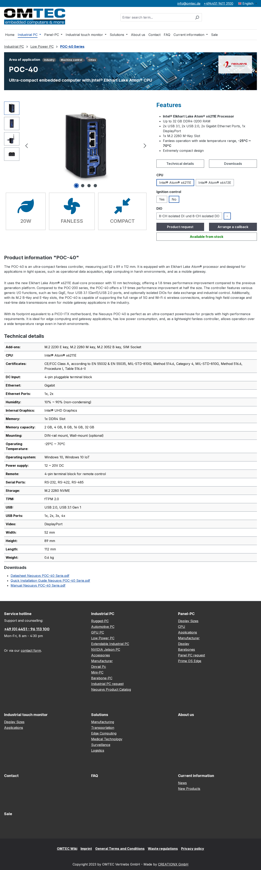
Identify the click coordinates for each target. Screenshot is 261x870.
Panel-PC (186, 614)
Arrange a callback (233, 227)
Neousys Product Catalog (111, 689)
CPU (181, 627)
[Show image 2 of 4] (82, 185)
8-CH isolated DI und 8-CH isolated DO (189, 216)
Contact (11, 776)
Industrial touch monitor (26, 715)
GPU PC (97, 632)
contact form (31, 650)
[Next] (145, 145)
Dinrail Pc (98, 667)
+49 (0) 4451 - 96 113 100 (27, 629)
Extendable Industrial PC (110, 644)
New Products (189, 789)
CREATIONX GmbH (173, 864)
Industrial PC (102, 614)
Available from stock (206, 237)
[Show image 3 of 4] (89, 185)
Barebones (186, 649)
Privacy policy (192, 849)
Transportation (102, 728)
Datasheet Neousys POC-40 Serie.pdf (40, 576)
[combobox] (156, 17)
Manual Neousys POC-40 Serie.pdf (38, 585)
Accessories (100, 655)
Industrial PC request (107, 684)
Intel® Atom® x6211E (175, 183)
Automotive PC (102, 627)
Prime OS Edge (189, 661)
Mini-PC (97, 672)
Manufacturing (102, 722)
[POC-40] (86, 145)
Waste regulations (163, 849)
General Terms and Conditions (120, 849)
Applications (187, 632)
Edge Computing (103, 733)
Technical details (180, 164)
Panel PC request (191, 655)
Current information (196, 776)
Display (183, 644)
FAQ (94, 776)
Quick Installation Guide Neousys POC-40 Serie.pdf (50, 581)
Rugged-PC (100, 621)
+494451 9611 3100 (218, 3)
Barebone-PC (101, 678)
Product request (180, 227)
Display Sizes (188, 621)
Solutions (99, 715)
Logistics (97, 750)
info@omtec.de (188, 3)
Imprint (86, 849)
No (174, 199)
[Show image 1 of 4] (76, 185)
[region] (76, 145)
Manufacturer (102, 661)
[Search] (197, 17)
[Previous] (26, 145)
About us (186, 715)
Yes (162, 199)
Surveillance (100, 745)
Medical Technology (106, 739)
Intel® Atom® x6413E (214, 183)
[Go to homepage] (34, 16)
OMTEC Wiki (67, 849)
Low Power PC (102, 638)
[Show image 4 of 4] (95, 185)
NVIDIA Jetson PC (105, 649)
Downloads (233, 164)
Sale (8, 814)
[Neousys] (235, 64)
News (182, 783)
